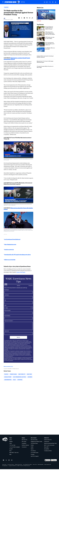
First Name (6, 289)
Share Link (6, 331)
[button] (3, 2)
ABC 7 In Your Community (49, 445)
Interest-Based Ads (40, 464)
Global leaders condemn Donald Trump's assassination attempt (17, 58)
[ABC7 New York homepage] (12, 2)
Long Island (24, 443)
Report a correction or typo (8, 366)
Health (32, 447)
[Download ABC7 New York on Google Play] (54, 460)
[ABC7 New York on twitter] (6, 460)
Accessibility (46, 448)
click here (11, 360)
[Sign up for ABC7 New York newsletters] (12, 460)
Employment (46, 441)
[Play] (46, 14)
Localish (11, 448)
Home (10, 439)
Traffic (10, 443)
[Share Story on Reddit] (24, 18)
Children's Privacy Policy (18, 464)
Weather (11, 441)
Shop (10, 450)
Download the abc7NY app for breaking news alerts (17, 254)
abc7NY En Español (34, 456)
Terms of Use (35, 464)
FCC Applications (5, 465)
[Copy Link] (32, 18)
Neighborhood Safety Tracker (36, 441)
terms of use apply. (21, 272)
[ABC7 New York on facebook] (3, 460)
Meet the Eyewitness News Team (50, 443)
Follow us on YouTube (9, 259)
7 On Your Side (12, 445)
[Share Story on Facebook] (19, 18)
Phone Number (7, 310)
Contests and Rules (48, 450)
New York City (24, 439)
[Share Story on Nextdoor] (27, 18)
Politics (32, 445)
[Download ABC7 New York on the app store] (47, 460)
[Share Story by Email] (30, 18)
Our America (33, 450)
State (5, 305)
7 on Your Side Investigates (14, 447)
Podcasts (32, 454)
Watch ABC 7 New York (13, 452)
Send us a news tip (9, 249)
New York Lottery (34, 439)
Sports (32, 448)
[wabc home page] (4, 439)
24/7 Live (23, 2)
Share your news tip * (8, 320)
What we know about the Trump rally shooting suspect (18, 208)
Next (18, 337)
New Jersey (24, 441)
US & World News (34, 443)
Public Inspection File (47, 464)
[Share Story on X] (22, 18)
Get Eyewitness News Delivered (12, 239)
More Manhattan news (10, 244)
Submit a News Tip (47, 439)
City (5, 300)
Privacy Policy (4, 464)
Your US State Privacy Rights (27, 464)
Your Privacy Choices (10, 464)
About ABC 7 (46, 447)
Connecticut (24, 447)
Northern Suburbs (25, 445)
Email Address (7, 315)
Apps (10, 454)
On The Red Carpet (34, 452)
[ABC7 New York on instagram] (9, 460)
